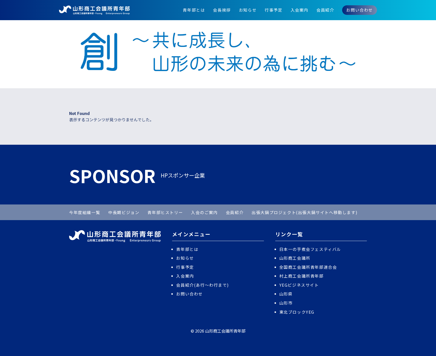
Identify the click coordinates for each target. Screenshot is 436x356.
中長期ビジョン (123, 212)
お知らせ (248, 10)
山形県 (286, 294)
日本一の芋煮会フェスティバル (310, 249)
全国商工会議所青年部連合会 (308, 267)
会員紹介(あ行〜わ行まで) (202, 285)
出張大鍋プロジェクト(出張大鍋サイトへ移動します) (305, 212)
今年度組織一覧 (84, 212)
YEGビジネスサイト (299, 285)
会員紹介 (325, 10)
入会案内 (299, 10)
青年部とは (194, 10)
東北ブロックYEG (296, 312)
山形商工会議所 (294, 258)
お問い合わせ (359, 10)
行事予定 (273, 10)
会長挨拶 (222, 10)
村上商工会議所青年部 (301, 276)
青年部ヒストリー (165, 212)
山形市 (286, 303)
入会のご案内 (204, 212)
